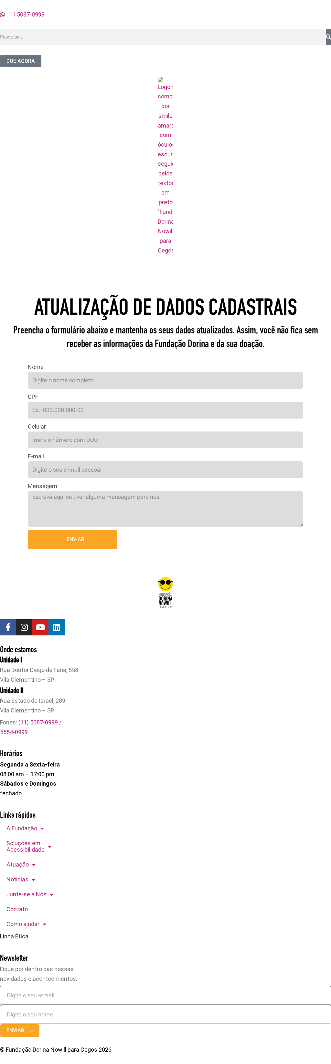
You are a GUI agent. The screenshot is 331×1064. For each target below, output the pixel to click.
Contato (17, 909)
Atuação (17, 864)
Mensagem (42, 486)
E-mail (36, 456)
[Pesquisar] (328, 37)
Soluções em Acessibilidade (25, 846)
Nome (36, 367)
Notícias (17, 879)
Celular (37, 426)
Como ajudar (22, 924)
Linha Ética (14, 936)
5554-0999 (14, 732)
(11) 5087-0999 (38, 722)
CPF (33, 396)
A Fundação (21, 828)
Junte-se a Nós (26, 894)
